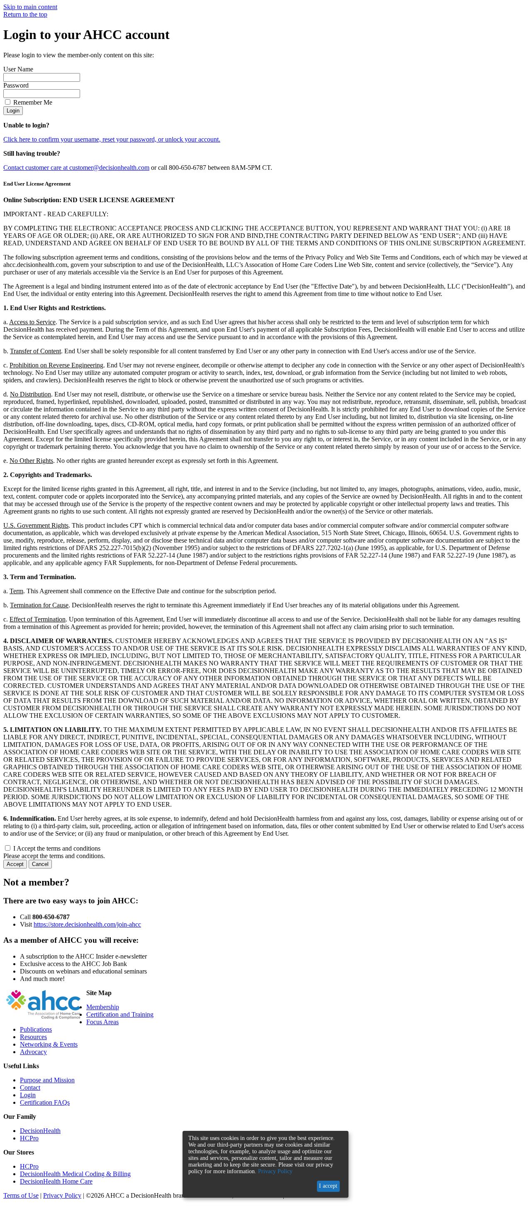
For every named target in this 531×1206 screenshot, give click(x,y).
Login (13, 111)
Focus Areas (102, 1021)
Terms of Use (21, 1195)
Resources (33, 1036)
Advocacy (33, 1051)
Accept (15, 864)
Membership (102, 1006)
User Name (18, 69)
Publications (36, 1029)
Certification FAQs (45, 1102)
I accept (328, 1186)
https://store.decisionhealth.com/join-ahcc (87, 924)
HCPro (29, 1138)
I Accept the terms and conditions (56, 848)
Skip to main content (30, 6)
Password (16, 85)
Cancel (40, 864)
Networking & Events (49, 1044)
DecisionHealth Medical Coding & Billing (75, 1173)
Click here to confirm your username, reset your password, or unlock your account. (111, 139)
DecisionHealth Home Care (56, 1181)
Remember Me (32, 102)
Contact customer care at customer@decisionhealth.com (76, 167)
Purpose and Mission (47, 1080)
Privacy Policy (62, 1195)
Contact (30, 1087)
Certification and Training (119, 1014)
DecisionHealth (40, 1130)
